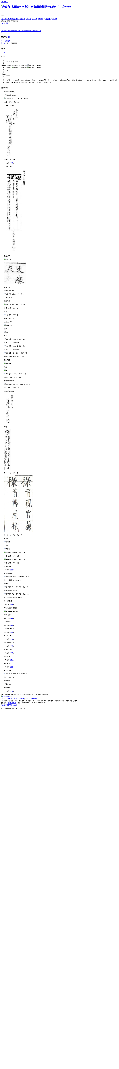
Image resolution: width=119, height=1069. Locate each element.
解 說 (3, 41)
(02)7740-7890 (12, 703)
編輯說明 (17, 19)
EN (56, 19)
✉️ (9, 43)
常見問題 (11, 19)
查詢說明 (5, 23)
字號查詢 (26, 31)
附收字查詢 (37, 31)
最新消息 (5, 19)
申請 (11, 163)
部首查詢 (3, 31)
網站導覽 (40, 19)
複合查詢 (31, 31)
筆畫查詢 (9, 31)
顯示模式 (34, 19)
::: (1, 19)
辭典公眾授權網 (19, 698)
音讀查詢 (20, 31)
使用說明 (28, 19)
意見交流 (27, 698)
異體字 (8, 41)
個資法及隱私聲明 (7, 698)
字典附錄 (22, 19)
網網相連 (34, 698)
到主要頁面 (4, 2)
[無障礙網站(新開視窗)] (9, 705)
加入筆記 (14, 43)
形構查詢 (14, 31)
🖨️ (7, 43)
